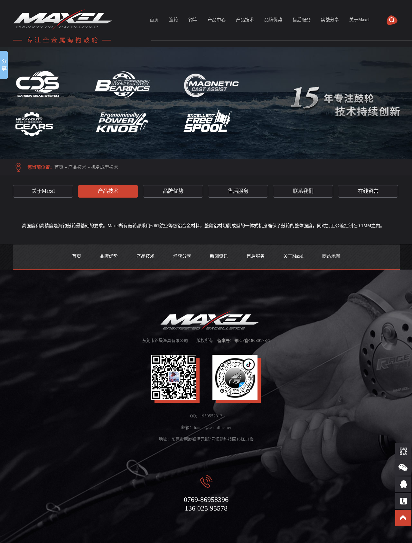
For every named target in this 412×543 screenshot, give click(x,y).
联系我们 (303, 191)
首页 (154, 19)
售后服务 (302, 19)
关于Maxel (359, 19)
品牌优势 (273, 19)
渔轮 (173, 19)
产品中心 (217, 19)
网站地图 (331, 256)
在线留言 (368, 191)
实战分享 (330, 19)
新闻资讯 (219, 256)
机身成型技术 (104, 167)
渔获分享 (182, 256)
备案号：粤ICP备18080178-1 (243, 340)
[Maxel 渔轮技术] (206, 103)
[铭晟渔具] (64, 43)
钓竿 (192, 19)
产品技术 (245, 19)
